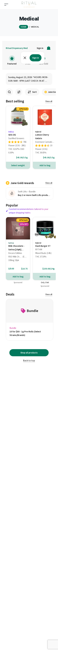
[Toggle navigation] (6, 4)
